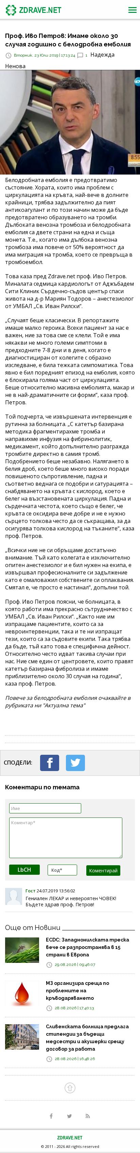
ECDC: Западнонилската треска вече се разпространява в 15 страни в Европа (87, 947)
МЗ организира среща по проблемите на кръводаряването (77, 990)
